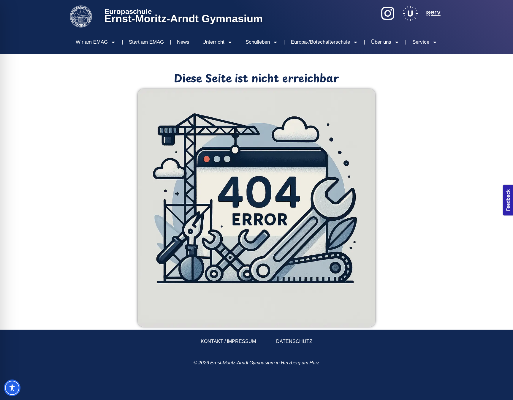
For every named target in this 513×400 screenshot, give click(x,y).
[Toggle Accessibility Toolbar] (12, 388)
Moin (104, 385)
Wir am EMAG (92, 42)
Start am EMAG (146, 42)
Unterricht (213, 42)
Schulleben (258, 42)
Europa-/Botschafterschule (320, 42)
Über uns (381, 42)
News (183, 42)
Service (420, 42)
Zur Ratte (402, 386)
